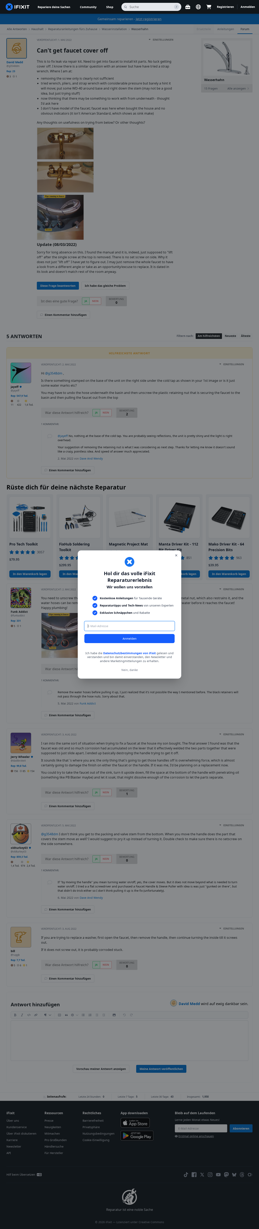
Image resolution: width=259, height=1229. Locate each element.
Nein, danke (129, 670)
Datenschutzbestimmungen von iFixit (129, 653)
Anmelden (130, 638)
